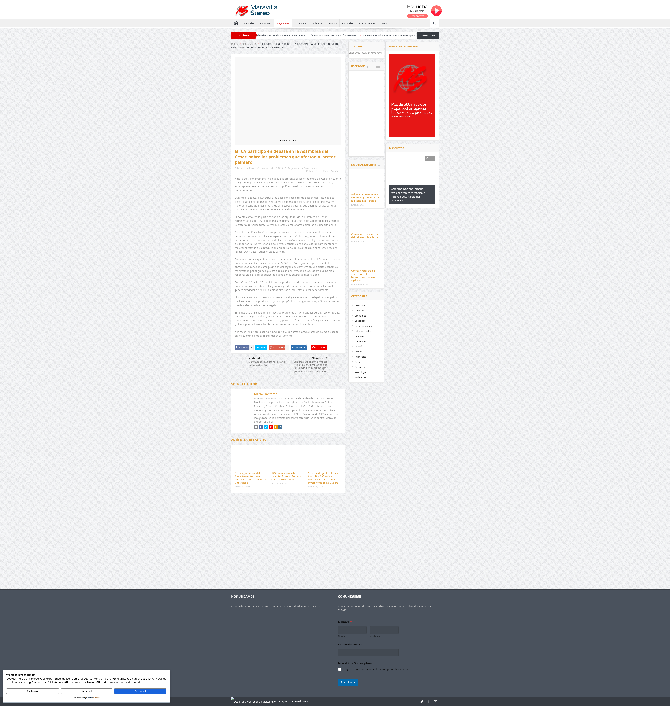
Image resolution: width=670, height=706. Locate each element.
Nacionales (266, 23)
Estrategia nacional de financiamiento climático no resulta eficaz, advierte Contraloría (250, 477)
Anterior (257, 358)
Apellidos (375, 636)
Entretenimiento (363, 326)
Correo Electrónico (332, 171)
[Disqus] (288, 542)
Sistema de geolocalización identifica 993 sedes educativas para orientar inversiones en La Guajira (324, 477)
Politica (333, 23)
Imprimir (313, 171)
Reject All (87, 691)
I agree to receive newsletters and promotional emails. (377, 669)
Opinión (359, 346)
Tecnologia (360, 372)
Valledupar (317, 23)
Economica (300, 23)
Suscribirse (348, 682)
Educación (360, 320)
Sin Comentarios (308, 168)
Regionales (283, 23)
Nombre (342, 636)
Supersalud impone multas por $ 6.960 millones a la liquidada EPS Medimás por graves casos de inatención (310, 366)
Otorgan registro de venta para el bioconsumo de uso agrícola (363, 275)
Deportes (359, 310)
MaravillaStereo (257, 168)
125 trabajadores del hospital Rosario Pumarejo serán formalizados (287, 476)
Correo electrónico (351, 644)
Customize (32, 691)
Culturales (347, 23)
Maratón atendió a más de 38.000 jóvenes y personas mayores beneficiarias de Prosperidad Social (346, 35)
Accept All (140, 691)
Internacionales (367, 23)
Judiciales (249, 23)
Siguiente (318, 358)
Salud (384, 23)
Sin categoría (361, 367)
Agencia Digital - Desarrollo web (289, 701)
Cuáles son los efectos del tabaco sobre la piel (365, 236)
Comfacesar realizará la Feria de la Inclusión (267, 363)
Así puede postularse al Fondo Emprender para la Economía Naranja (365, 197)
